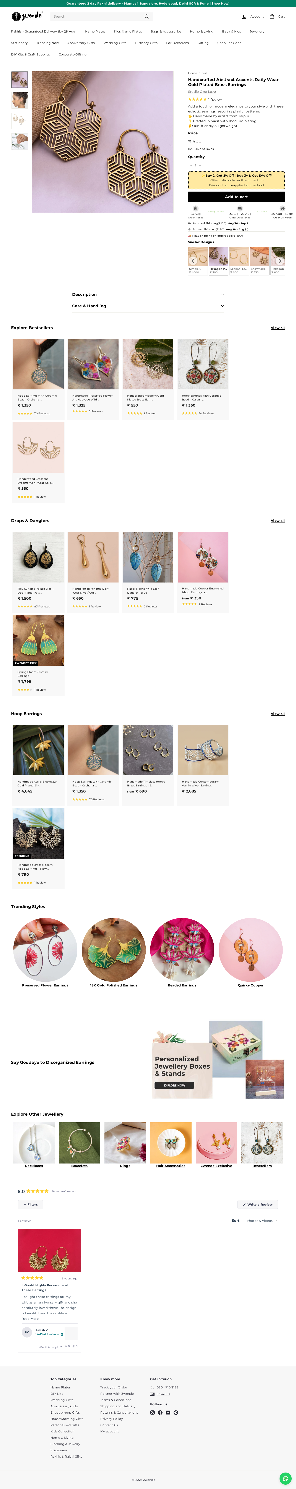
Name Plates (95, 31)
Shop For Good (229, 43)
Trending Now (47, 43)
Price (193, 133)
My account (109, 1431)
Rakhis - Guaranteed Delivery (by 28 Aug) (43, 31)
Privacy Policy (111, 1419)
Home (192, 73)
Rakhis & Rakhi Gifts (66, 1456)
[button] (205, 99)
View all (278, 328)
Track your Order (113, 1387)
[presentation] (193, 261)
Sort (236, 1221)
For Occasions (177, 43)
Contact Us (109, 1425)
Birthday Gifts (146, 43)
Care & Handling (89, 306)
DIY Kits (56, 1394)
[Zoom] (102, 142)
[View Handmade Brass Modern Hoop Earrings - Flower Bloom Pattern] (71, 1333)
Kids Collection (62, 1431)
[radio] (218, 261)
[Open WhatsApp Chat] (286, 1479)
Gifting (203, 43)
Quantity (196, 157)
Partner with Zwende (117, 1394)
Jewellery (257, 31)
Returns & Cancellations (119, 1412)
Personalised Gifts (64, 1425)
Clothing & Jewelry (65, 1444)
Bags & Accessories (166, 31)
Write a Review (262, 1205)
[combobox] (101, 16)
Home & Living (201, 31)
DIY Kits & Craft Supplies (30, 54)
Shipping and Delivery (118, 1406)
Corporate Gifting (73, 54)
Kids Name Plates (128, 31)
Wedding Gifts (115, 43)
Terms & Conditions (115, 1400)
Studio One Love (202, 92)
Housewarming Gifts (66, 1419)
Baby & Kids (231, 31)
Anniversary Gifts (81, 43)
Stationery (19, 43)
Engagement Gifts (65, 1412)
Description (84, 294)
